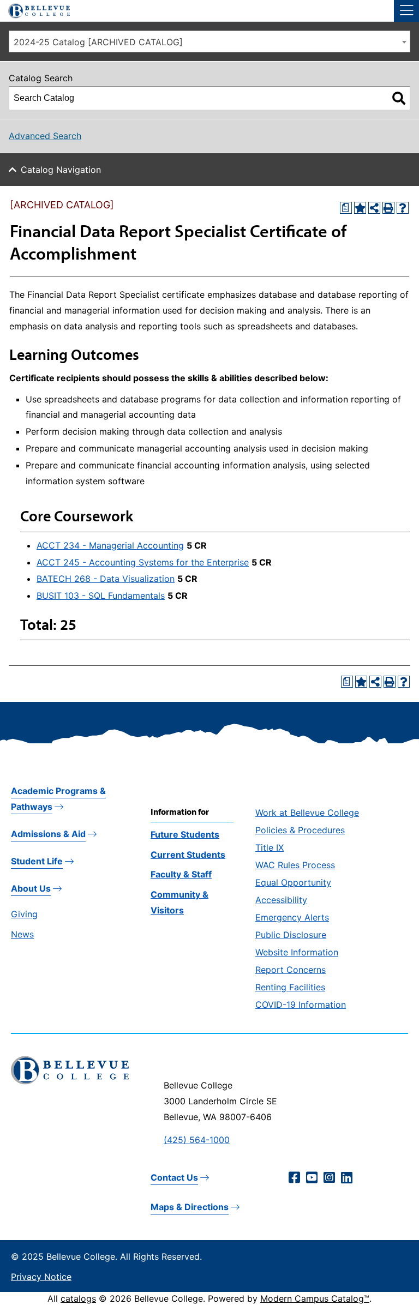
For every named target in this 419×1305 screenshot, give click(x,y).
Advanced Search (45, 135)
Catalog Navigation (61, 169)
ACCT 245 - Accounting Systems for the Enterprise (143, 562)
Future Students (185, 834)
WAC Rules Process (295, 864)
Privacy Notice (41, 1276)
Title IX (269, 847)
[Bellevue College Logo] (35, 9)
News (22, 934)
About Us (31, 888)
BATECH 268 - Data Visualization (106, 578)
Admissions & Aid (48, 833)
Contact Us (174, 1177)
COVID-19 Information (300, 1004)
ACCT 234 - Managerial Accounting (110, 545)
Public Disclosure (290, 934)
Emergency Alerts (292, 917)
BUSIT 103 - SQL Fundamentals (101, 595)
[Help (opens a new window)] (403, 208)
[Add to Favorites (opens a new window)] (360, 208)
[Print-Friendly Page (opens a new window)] (388, 208)
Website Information (296, 952)
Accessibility (281, 899)
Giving (24, 914)
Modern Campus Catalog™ (314, 1298)
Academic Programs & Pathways (58, 798)
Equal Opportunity (293, 882)
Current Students (188, 854)
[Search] (398, 98)
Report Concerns (290, 969)
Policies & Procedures (300, 830)
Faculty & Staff (181, 874)
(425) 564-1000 (197, 1139)
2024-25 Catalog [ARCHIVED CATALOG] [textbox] (98, 42)
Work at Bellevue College (307, 812)
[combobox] (209, 41)
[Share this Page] (374, 208)
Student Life (37, 861)
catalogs (78, 1298)
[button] (406, 11)
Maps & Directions (190, 1206)
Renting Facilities (290, 987)
